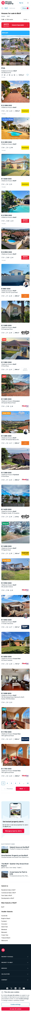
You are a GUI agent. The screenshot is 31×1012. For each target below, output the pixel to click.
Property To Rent (7, 962)
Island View (4, 926)
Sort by (25, 19)
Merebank (4, 929)
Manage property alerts (13, 831)
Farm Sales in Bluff (6, 895)
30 (28, 783)
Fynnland (4, 921)
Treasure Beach (5, 938)
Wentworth (4, 940)
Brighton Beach (5, 918)
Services (4, 968)
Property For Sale (7, 956)
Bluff (8, 16)
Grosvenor (4, 924)
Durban (3, 16)
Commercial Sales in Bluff (8, 892)
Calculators (5, 974)
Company (4, 979)
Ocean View (4, 935)
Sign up (21, 2)
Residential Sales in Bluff (8, 890)
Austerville (4, 915)
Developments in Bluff (7, 898)
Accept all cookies (15, 1009)
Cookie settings (15, 1004)
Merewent (4, 932)
